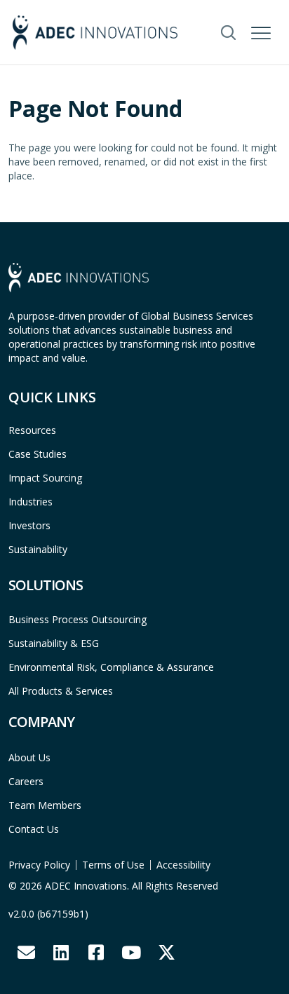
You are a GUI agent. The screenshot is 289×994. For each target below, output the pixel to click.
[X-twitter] (166, 952)
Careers (25, 781)
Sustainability (37, 549)
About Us (29, 757)
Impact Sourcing (45, 477)
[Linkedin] (61, 952)
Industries (30, 501)
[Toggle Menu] (262, 30)
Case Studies (37, 454)
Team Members (44, 805)
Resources (32, 430)
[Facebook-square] (96, 952)
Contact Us (33, 829)
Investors (29, 525)
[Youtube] (131, 952)
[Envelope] (25, 952)
